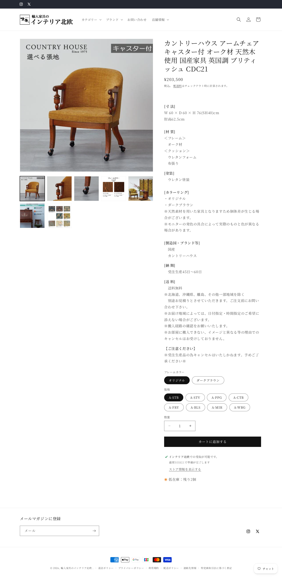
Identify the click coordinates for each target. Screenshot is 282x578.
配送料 (177, 86)
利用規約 (153, 568)
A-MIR (217, 407)
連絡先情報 (190, 568)
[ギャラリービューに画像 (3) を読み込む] (86, 188)
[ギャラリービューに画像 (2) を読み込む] (59, 188)
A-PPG (217, 397)
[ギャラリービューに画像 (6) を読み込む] (32, 215)
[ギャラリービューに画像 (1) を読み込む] (32, 188)
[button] (91, 19)
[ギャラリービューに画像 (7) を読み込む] (59, 215)
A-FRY (174, 407)
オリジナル (177, 380)
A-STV (195, 397)
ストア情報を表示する (185, 469)
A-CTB (238, 397)
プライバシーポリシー (131, 568)
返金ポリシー (106, 568)
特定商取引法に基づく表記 (216, 568)
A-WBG (239, 407)
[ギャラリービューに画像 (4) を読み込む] (113, 188)
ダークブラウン (208, 380)
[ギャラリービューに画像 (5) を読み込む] (140, 188)
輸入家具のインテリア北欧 (76, 568)
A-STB (174, 397)
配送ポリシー (171, 568)
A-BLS (195, 407)
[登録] (94, 531)
